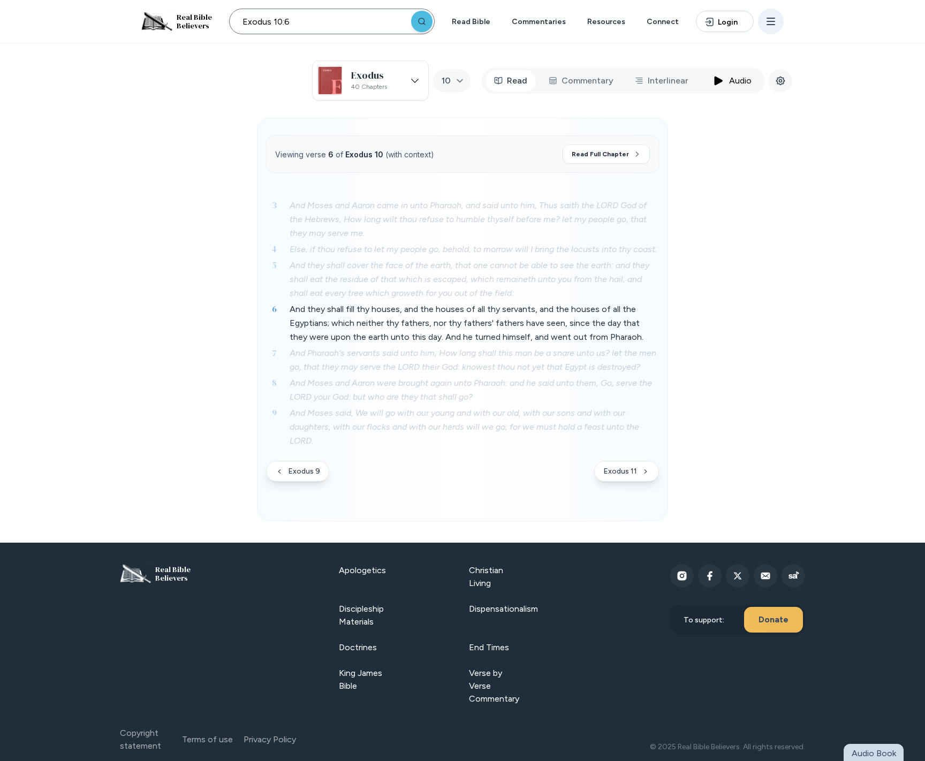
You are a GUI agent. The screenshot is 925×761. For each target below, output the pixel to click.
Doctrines (358, 647)
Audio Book (874, 753)
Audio (740, 80)
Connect (663, 21)
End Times (489, 647)
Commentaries (539, 21)
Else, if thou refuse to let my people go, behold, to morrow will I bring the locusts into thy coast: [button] (473, 249)
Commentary (587, 80)
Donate (773, 619)
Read (517, 80)
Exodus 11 (620, 471)
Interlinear (668, 80)
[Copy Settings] (780, 81)
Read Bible (471, 21)
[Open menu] (771, 21)
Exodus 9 (304, 471)
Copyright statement (140, 739)
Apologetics (362, 570)
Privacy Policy (270, 739)
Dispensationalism (503, 609)
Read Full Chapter (600, 154)
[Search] (422, 21)
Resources (606, 21)
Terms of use (207, 739)
